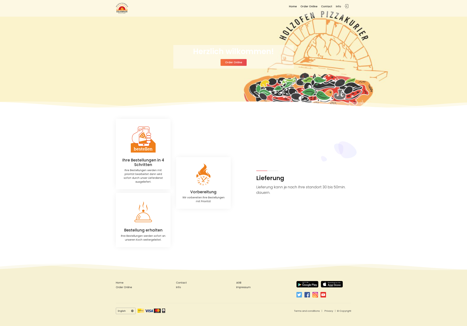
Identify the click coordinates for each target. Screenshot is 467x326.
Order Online (308, 6)
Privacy (329, 311)
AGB (238, 282)
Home (293, 6)
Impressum (243, 287)
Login (346, 6)
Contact (326, 6)
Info (338, 6)
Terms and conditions (307, 311)
